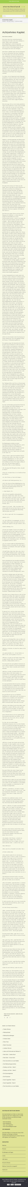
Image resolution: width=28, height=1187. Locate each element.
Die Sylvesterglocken (8, 1073)
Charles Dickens (7, 1029)
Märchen (4, 1145)
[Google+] (10, 1017)
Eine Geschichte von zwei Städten (11, 1060)
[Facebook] (4, 1017)
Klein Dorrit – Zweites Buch (9, 1054)
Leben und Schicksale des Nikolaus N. (12, 1051)
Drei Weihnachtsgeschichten (9, 1064)
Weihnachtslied (6, 1032)
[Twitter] (7, 1017)
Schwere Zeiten (6, 1038)
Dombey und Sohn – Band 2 (9, 1070)
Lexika (3, 1155)
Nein (12, 1184)
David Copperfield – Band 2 (9, 1083)
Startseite (4, 21)
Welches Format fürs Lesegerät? (9, 1166)
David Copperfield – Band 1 (9, 1079)
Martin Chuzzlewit (7, 1045)
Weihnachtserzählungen (8, 1035)
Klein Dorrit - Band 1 (10, 21)
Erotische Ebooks (6, 1162)
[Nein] (26, 1182)
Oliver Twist (6, 1041)
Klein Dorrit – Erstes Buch (9, 1057)
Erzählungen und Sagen (7, 1152)
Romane (4, 1148)
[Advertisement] (10, 1094)
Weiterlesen (17, 1184)
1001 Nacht (4, 1159)
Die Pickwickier (6, 1076)
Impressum (4, 1169)
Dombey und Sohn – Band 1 (9, 1067)
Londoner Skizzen (7, 1048)
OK (8, 1184)
